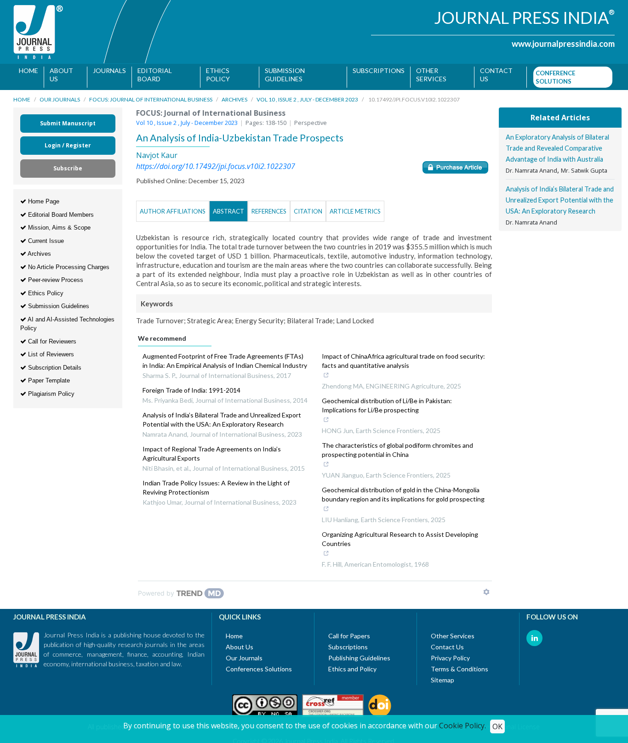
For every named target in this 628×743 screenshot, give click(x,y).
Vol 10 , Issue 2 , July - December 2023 (307, 94)
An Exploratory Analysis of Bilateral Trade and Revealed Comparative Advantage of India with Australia (557, 143)
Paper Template (48, 375)
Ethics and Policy (352, 664)
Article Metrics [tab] (355, 206)
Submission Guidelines (283, 75)
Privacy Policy (450, 653)
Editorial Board (154, 75)
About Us (61, 75)
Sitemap (442, 675)
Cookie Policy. (462, 725)
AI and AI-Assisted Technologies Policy (67, 319)
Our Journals (60, 94)
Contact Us (447, 642)
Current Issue (45, 236)
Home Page (42, 196)
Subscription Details (53, 363)
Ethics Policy (216, 75)
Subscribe (67, 164)
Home (28, 70)
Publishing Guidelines (359, 653)
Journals (109, 70)
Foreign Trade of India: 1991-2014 (191, 385)
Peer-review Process (54, 275)
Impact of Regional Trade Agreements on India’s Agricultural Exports (212, 448)
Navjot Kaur (156, 151)
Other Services (428, 75)
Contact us (491, 75)
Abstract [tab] (228, 206)
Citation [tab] (308, 206)
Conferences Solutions (259, 664)
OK (497, 726)
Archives (234, 94)
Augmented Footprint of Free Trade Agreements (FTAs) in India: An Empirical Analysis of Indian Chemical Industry (225, 356)
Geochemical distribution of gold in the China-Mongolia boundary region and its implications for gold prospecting (403, 489)
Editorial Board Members (60, 210)
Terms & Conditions (459, 664)
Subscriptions (375, 70)
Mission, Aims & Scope (58, 223)
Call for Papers (349, 631)
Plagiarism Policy (50, 389)
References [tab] (268, 206)
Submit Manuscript (68, 119)
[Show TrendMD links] (486, 587)
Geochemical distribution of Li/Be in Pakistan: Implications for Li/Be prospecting (387, 400)
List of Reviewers (50, 349)
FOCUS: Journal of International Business (150, 94)
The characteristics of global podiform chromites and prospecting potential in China (397, 445)
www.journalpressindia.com (563, 44)
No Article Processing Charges (67, 262)
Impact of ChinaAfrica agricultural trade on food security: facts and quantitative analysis (403, 356)
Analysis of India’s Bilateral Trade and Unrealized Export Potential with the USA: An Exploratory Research (222, 414)
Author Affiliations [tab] (173, 206)
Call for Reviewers (51, 336)
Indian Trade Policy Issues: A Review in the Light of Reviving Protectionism (216, 482)
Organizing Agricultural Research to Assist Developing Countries (400, 534)
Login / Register (68, 141)
